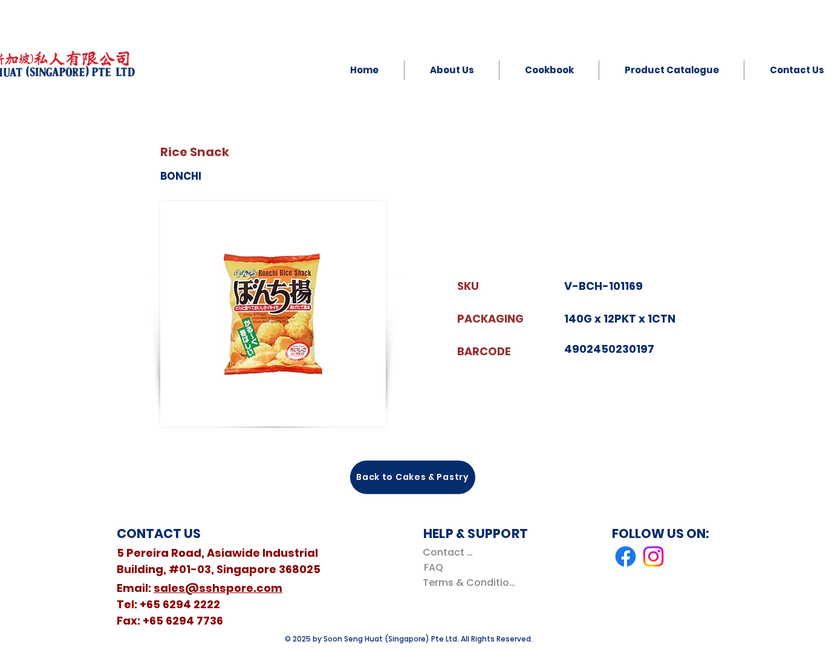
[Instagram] (653, 556)
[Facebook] (625, 556)
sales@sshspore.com (218, 588)
